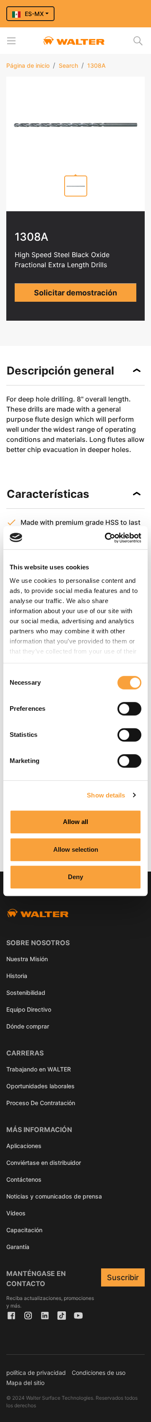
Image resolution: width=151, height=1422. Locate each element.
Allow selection (75, 849)
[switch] (129, 708)
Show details (106, 795)
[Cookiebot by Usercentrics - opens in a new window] (106, 537)
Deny (75, 876)
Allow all (75, 821)
